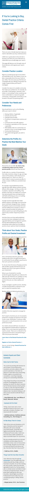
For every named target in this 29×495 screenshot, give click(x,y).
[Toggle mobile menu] (26, 2)
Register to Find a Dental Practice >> (12, 342)
